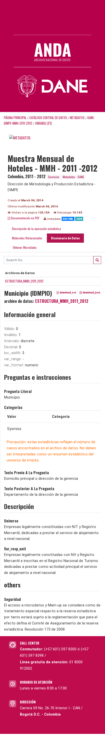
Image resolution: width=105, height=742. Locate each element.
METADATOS (77, 117)
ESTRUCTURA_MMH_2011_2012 (24, 281)
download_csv (67, 292)
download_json (91, 292)
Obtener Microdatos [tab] (24, 247)
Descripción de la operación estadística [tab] (36, 228)
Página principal (15, 117)
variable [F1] (43, 123)
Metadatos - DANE (73, 177)
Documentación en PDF (25, 218)
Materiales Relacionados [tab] (27, 238)
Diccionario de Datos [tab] (65, 238)
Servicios (53, 177)
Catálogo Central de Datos (48, 117)
